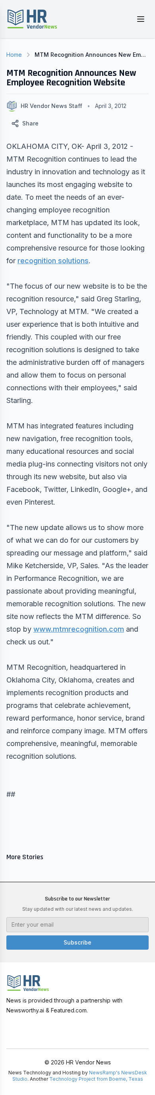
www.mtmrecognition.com (78, 629)
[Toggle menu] (141, 19)
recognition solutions (53, 260)
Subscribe (77, 942)
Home (14, 54)
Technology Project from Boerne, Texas (96, 1079)
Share (30, 123)
